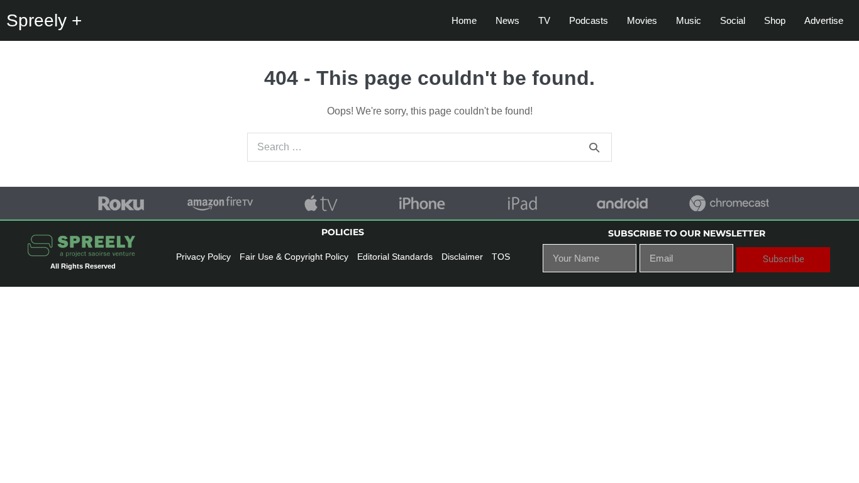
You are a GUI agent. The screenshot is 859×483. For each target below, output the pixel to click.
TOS (501, 257)
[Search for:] (429, 147)
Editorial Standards (395, 257)
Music (688, 20)
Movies (642, 20)
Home (464, 20)
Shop (774, 20)
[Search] (594, 147)
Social (732, 20)
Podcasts (588, 20)
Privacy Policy (203, 257)
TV (544, 20)
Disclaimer (462, 257)
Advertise (823, 20)
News (507, 20)
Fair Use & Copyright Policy (294, 257)
